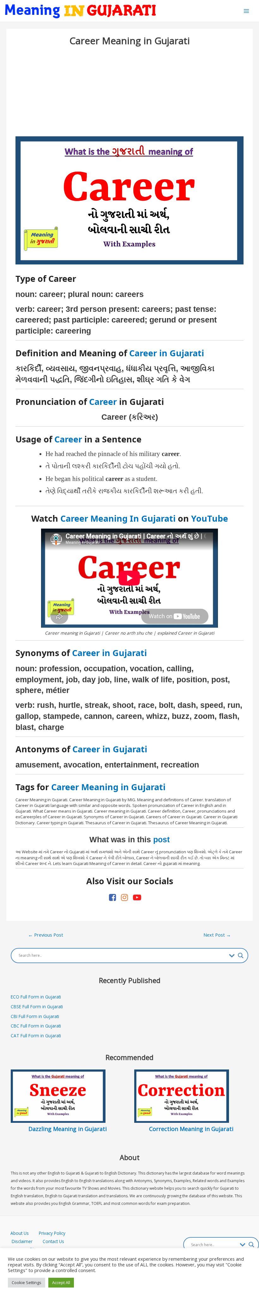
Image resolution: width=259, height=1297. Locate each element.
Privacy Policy (52, 1233)
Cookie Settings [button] (26, 1282)
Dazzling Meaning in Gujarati (67, 1129)
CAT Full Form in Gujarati (36, 1036)
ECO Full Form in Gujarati (36, 997)
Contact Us (53, 1241)
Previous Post (45, 935)
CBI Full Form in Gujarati (35, 1016)
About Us (24, 1233)
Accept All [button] (61, 1282)
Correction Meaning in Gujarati (191, 1129)
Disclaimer (22, 1241)
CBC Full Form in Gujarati (36, 1026)
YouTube (209, 518)
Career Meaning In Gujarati (118, 518)
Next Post (217, 935)
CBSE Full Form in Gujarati (37, 1007)
